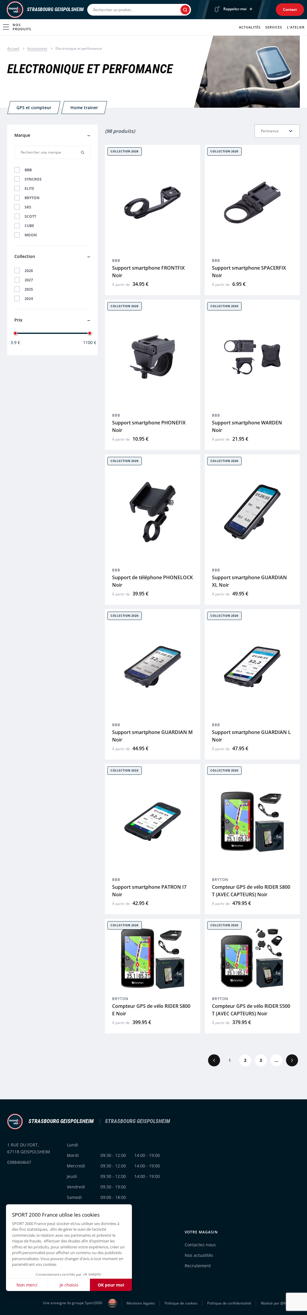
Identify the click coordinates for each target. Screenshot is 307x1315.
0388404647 (19, 1162)
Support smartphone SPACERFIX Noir (249, 272)
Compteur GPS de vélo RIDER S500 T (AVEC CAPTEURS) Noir (251, 1010)
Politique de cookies (181, 1303)
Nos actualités (199, 1255)
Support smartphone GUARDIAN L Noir (251, 736)
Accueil (13, 48)
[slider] (15, 333)
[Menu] (5, 9)
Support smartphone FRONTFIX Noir (148, 272)
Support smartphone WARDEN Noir (247, 426)
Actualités (250, 27)
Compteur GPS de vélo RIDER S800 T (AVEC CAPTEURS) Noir (251, 891)
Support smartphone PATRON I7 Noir (149, 891)
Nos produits (22, 26)
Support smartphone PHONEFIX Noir (149, 426)
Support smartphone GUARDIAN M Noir (152, 736)
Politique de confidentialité (229, 1303)
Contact (290, 9)
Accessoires (37, 48)
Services (273, 27)
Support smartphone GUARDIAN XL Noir (249, 581)
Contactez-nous (200, 1245)
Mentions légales (141, 1303)
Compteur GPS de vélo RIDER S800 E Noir (151, 1010)
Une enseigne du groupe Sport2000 (73, 1302)
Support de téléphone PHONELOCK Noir (152, 581)
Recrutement (198, 1266)
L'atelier (296, 27)
